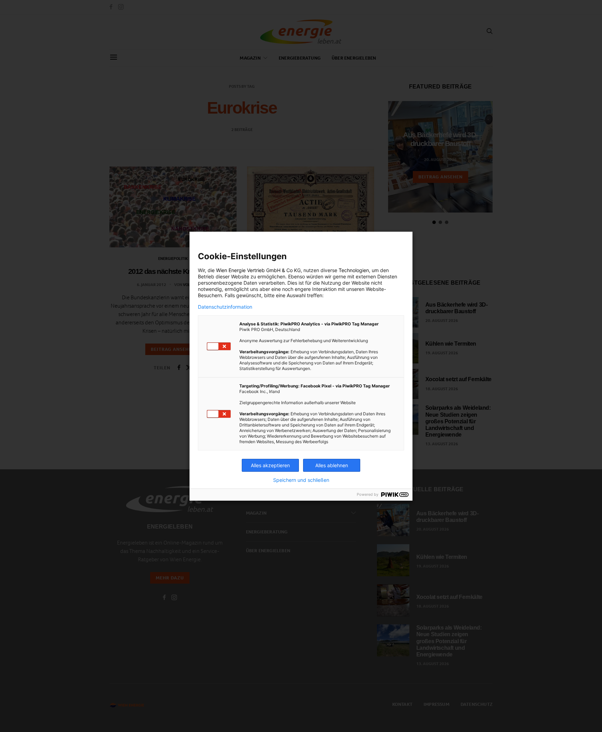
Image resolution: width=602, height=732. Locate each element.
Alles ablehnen (331, 465)
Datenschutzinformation (225, 307)
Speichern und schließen (301, 480)
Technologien (354, 270)
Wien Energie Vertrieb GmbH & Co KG (258, 270)
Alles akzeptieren (270, 465)
